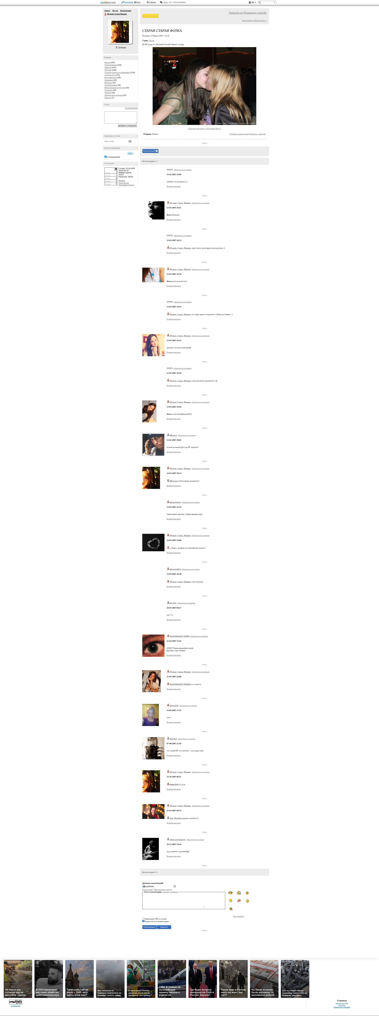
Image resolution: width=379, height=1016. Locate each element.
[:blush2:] (239, 901)
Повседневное (111, 65)
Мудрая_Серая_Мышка (180, 203)
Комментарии (125, 11)
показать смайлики (170, 892)
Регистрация (128, 2)
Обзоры (108, 93)
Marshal (173, 739)
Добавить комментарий (239, 134)
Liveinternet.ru (110, 75)
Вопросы (108, 83)
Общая (151, 40)
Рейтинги (152, 2)
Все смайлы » (239, 916)
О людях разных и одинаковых (117, 73)
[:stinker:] (247, 901)
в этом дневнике (113, 157)
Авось (165, 2)
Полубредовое (111, 85)
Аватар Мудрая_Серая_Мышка (120, 32)
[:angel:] (239, 893)
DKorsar (173, 435)
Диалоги (108, 98)
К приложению (131, 108)
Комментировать (174, 186)
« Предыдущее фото (196, 128)
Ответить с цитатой (257, 134)
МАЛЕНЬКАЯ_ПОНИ (179, 636)
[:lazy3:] (230, 900)
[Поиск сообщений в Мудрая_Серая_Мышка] (130, 153)
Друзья (115, 11)
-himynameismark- (178, 839)
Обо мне (108, 70)
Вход (139, 2)
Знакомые (109, 80)
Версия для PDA (342, 1003)
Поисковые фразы (126, 185)
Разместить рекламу (342, 1007)
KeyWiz (173, 603)
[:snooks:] (230, 893)
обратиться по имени (182, 170)
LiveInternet (109, 2)
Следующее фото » (213, 128)
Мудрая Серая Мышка (105, 14)
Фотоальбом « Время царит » (254, 20)
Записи (107, 11)
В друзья (122, 47)
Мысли (107, 62)
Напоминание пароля (163, 889)
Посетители (124, 183)
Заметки (108, 68)
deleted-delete (175, 502)
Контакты (341, 1005)
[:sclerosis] (231, 908)
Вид (254, 3)
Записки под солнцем (114, 95)
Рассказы (109, 90)
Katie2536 (174, 706)
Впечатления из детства (115, 88)
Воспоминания (111, 78)
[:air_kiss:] (247, 893)
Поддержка (250, 2)
